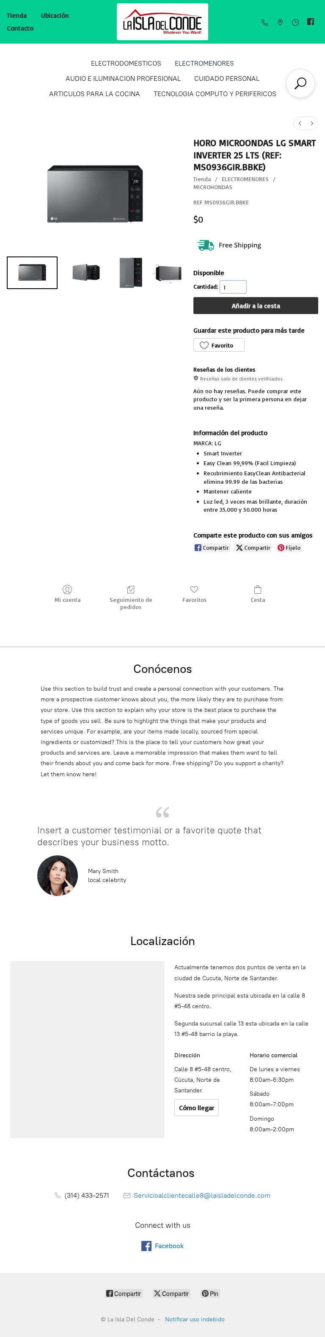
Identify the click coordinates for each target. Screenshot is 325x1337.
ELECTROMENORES (204, 63)
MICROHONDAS (212, 186)
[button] (218, 345)
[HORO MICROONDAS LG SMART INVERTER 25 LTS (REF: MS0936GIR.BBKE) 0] (32, 272)
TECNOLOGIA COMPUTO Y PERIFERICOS (215, 94)
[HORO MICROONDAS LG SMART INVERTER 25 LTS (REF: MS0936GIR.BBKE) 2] (131, 272)
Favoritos (194, 599)
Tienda (17, 15)
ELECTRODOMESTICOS (126, 63)
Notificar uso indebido (195, 1319)
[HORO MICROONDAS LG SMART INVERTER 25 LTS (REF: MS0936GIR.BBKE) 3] (167, 272)
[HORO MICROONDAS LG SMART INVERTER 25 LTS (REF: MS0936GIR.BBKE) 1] (86, 272)
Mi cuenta (67, 599)
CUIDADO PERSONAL (226, 78)
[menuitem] (300, 123)
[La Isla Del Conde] (163, 21)
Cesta (258, 599)
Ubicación (55, 15)
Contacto (20, 28)
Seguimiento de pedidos (131, 603)
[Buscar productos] (300, 83)
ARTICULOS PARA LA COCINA (94, 94)
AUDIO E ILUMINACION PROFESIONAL (123, 78)
